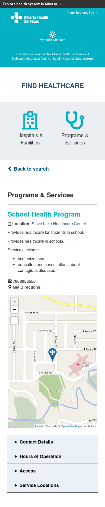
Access (28, 470)
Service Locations (39, 485)
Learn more (84, 58)
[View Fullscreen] (14, 320)
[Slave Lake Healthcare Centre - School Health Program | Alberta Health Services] (52, 355)
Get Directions (26, 287)
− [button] (14, 309)
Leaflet (39, 426)
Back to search (30, 168)
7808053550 (24, 281)
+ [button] (14, 302)
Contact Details (36, 441)
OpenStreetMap (71, 426)
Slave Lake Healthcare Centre (59, 223)
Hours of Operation (40, 456)
